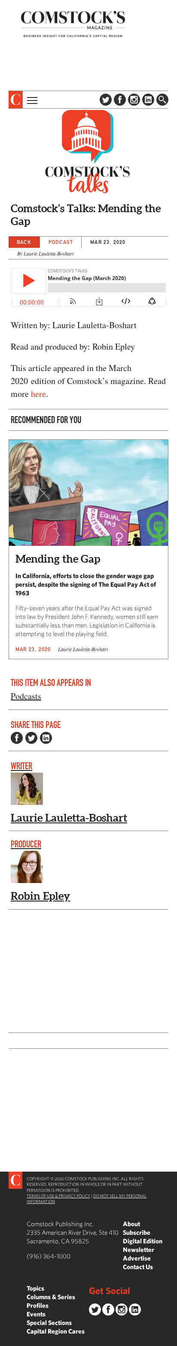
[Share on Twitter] (31, 738)
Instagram (134, 99)
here (38, 393)
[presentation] (16, 99)
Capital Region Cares (56, 1331)
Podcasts (26, 696)
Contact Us (138, 1266)
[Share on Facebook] (17, 738)
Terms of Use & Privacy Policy (58, 1195)
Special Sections (49, 1322)
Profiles (38, 1305)
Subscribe (136, 1232)
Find (162, 99)
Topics (35, 1288)
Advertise (137, 1258)
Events (36, 1314)
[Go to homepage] (73, 24)
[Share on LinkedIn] (46, 738)
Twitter (106, 99)
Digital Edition (142, 1241)
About (131, 1223)
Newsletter (138, 1249)
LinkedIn (148, 99)
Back (24, 242)
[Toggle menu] (31, 99)
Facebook (120, 99)
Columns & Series (51, 1296)
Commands (6, 1339)
